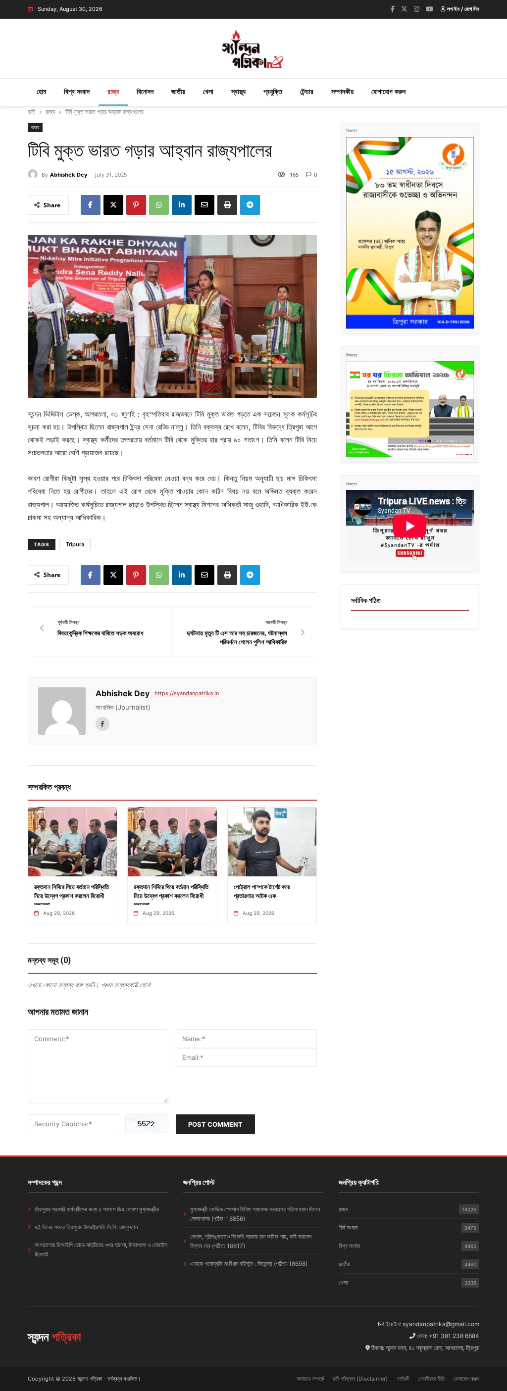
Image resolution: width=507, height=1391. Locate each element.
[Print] (227, 205)
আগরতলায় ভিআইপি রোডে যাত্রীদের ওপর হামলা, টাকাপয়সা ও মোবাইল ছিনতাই (101, 1249)
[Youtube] (429, 9)
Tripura (75, 544)
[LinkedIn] (182, 205)
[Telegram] (250, 205)
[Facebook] (393, 9)
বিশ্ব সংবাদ (77, 91)
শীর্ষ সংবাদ (407, 1227)
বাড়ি (31, 111)
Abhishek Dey (68, 174)
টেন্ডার (306, 91)
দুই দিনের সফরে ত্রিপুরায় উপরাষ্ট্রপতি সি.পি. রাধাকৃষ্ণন (86, 1227)
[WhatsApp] (159, 205)
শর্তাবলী (403, 1378)
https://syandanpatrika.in (186, 693)
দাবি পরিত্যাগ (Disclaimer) (360, 1378)
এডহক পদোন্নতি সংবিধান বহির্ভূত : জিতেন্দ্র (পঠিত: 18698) (248, 1263)
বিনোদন (145, 91)
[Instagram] (416, 9)
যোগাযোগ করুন (388, 91)
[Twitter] (404, 9)
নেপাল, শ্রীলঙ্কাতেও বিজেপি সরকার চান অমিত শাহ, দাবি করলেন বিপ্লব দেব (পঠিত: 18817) (250, 1241)
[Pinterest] (136, 205)
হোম (41, 91)
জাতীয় (178, 91)
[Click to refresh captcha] (146, 1123)
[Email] (204, 205)
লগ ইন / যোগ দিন (462, 8)
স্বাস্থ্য (238, 91)
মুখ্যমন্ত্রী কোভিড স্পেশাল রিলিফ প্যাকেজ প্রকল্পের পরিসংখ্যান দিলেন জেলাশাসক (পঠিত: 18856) (255, 1213)
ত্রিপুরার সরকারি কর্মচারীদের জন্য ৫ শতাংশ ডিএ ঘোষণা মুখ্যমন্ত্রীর (97, 1209)
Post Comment (215, 1124)
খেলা (208, 91)
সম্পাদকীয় (342, 91)
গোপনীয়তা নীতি (431, 1378)
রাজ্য (113, 91)
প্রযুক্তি (272, 91)
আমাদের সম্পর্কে (310, 1378)
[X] (113, 205)
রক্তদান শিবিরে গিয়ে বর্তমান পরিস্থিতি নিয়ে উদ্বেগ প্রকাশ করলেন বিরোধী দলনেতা (71, 896)
